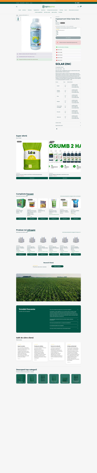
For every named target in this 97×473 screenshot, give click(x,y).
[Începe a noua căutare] (17, 6)
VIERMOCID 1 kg (41, 210)
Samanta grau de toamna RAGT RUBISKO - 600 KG (54, 248)
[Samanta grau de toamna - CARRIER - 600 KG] (21, 239)
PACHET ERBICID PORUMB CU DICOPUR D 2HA (59, 174)
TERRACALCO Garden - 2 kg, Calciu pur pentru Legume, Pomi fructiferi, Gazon (32, 212)
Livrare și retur (58, 122)
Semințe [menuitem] (24, 10)
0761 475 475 (60, 49)
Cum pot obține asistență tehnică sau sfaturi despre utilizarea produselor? (61, 319)
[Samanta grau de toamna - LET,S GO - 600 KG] (65, 239)
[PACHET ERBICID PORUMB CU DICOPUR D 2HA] (65, 156)
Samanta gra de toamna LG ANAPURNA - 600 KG (43, 248)
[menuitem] (17, 2)
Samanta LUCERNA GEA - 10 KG (75, 211)
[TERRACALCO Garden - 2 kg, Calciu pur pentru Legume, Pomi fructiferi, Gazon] (32, 203)
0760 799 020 (60, 55)
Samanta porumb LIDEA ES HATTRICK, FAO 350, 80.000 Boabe (29, 174)
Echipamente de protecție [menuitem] (52, 10)
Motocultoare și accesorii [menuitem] (74, 10)
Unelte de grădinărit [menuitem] (38, 12)
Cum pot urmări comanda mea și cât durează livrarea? (60, 328)
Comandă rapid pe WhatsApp (63, 47)
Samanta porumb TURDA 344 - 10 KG (53, 211)
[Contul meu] (78, 6)
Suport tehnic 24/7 (59, 125)
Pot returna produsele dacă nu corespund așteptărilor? (60, 322)
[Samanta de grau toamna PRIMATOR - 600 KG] (76, 239)
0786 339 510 (60, 60)
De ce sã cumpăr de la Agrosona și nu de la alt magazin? (60, 309)
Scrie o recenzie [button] (57, 266)
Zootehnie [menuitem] (43, 10)
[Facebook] (75, 3)
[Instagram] (76, 3)
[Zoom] (51, 17)
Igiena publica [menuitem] (54, 12)
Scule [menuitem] (66, 10)
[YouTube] (78, 3)
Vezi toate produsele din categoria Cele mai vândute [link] (70, 196)
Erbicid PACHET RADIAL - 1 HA (19, 211)
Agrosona (18, 173)
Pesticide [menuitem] (29, 10)
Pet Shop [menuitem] (61, 10)
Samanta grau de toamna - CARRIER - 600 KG (20, 248)
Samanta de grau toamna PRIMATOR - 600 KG (75, 248)
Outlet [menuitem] (19, 10)
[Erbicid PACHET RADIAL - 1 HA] (21, 203)
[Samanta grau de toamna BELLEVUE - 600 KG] (32, 239)
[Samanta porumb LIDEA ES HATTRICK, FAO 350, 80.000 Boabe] (32, 156)
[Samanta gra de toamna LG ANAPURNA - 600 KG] (43, 239)
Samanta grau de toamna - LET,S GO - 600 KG (64, 248)
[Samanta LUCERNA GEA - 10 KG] (76, 203)
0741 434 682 (60, 52)
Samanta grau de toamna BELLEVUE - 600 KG (31, 248)
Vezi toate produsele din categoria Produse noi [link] (71, 232)
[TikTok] (79, 3)
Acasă (17, 15)
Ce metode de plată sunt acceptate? (57, 325)
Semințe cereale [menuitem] (47, 12)
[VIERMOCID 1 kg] (43, 203)
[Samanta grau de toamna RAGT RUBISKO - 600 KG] (54, 239)
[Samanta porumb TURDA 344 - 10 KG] (54, 203)
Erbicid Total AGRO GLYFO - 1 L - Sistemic (64, 211)
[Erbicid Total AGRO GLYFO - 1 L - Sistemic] (65, 203)
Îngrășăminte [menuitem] (36, 10)
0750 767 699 (60, 57)
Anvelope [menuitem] (60, 12)
